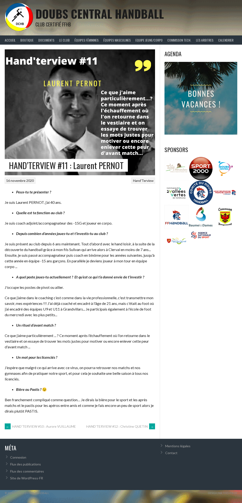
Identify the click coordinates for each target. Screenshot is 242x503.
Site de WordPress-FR (26, 478)
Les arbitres (204, 40)
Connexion (18, 457)
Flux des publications (25, 464)
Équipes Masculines (117, 40)
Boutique (27, 40)
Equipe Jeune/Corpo (149, 40)
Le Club (64, 40)
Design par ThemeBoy (222, 492)
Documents (46, 40)
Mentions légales (177, 446)
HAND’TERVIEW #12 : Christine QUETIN (120, 426)
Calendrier (225, 40)
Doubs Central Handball (99, 13)
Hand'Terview (143, 181)
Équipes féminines (86, 40)
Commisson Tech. (179, 40)
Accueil (10, 40)
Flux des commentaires (27, 471)
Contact (171, 453)
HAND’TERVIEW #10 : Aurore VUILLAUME (41, 426)
